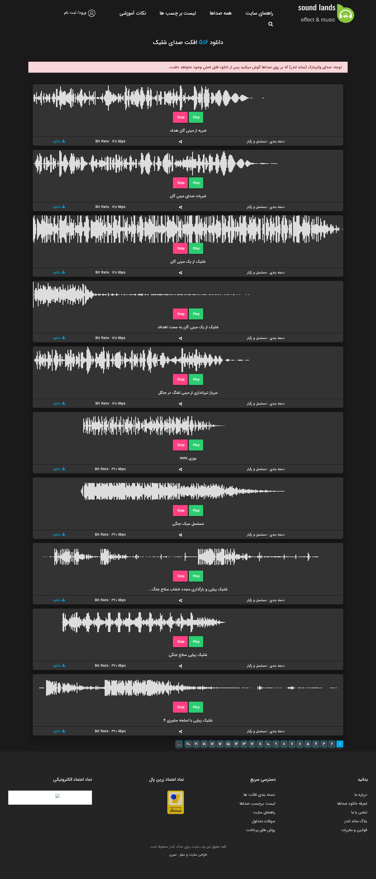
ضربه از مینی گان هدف (188, 130)
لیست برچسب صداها (257, 804)
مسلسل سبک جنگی (188, 524)
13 (244, 744)
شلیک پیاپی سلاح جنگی (188, 655)
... (179, 744)
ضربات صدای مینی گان (188, 196)
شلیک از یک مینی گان (188, 262)
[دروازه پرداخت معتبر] (175, 802)
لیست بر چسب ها (178, 13)
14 (236, 744)
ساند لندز (176, 846)
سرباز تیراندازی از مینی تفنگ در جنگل (188, 393)
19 (196, 744)
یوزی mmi (188, 458)
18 (204, 744)
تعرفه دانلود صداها (352, 804)
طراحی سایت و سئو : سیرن (188, 854)
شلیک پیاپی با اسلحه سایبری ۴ (188, 720)
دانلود (57, 141)
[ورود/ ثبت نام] (91, 15)
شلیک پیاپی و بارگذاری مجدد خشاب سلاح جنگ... (188, 589)
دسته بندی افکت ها (259, 795)
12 (252, 744)
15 (228, 744)
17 (212, 744)
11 (260, 744)
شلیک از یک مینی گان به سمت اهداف (188, 327)
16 (220, 744)
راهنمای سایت (259, 13)
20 (188, 744)
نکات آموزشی (132, 13)
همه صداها (221, 13)
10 (268, 744)
